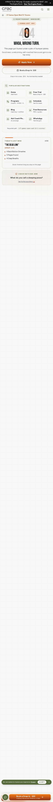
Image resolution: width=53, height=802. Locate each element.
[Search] (42, 9)
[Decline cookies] (49, 782)
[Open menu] (48, 9)
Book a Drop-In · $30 (28, 70)
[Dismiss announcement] (50, 3)
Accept (42, 782)
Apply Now (26, 62)
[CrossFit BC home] (7, 9)
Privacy (33, 782)
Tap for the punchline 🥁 (26, 181)
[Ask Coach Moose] (5, 797)
